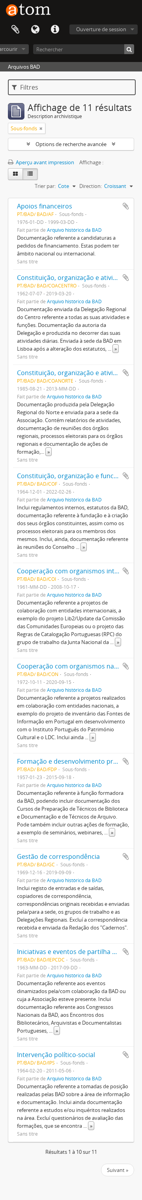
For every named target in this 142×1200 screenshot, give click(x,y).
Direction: (90, 186)
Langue (35, 29)
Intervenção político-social (56, 1054)
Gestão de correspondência (58, 856)
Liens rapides (55, 29)
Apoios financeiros (44, 206)
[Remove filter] (41, 128)
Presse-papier (15, 29)
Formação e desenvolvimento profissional (79, 761)
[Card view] (15, 174)
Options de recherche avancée (71, 144)
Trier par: (45, 186)
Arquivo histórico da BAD (74, 230)
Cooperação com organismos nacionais (76, 666)
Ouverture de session (101, 29)
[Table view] (30, 174)
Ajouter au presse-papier (126, 206)
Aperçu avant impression (44, 162)
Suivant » (117, 1170)
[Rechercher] (129, 49)
